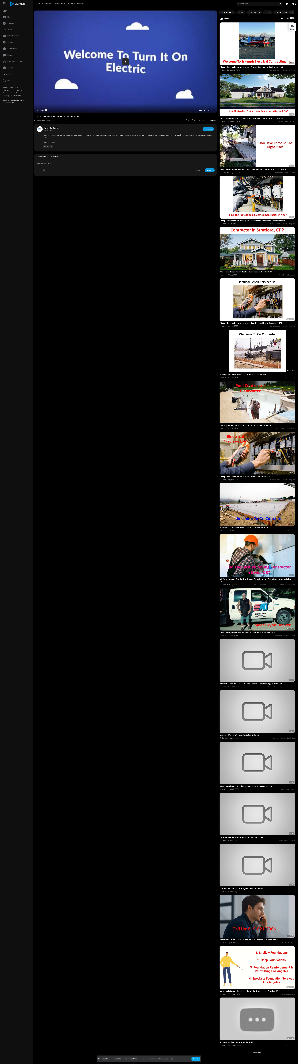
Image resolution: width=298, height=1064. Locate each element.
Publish (209, 170)
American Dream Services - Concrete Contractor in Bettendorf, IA (247, 632)
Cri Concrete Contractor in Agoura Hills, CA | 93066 (241, 888)
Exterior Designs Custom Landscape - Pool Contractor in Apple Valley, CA (251, 684)
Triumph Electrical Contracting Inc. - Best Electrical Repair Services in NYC (251, 323)
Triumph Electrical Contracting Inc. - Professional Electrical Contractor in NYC (253, 220)
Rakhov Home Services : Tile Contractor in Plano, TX (241, 837)
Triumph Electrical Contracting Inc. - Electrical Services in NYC (246, 476)
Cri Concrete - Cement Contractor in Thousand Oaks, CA (244, 528)
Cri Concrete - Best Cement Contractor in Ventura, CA (243, 374)
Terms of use (8, 90)
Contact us (15, 93)
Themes (292, 29)
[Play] (37, 110)
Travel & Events (281, 12)
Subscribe (208, 129)
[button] (293, 4)
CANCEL (198, 170)
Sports (267, 12)
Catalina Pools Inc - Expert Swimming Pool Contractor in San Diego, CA (249, 940)
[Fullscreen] (213, 110)
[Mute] (209, 110)
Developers (7, 96)
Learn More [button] (168, 1059)
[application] (125, 61)
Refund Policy (8, 87)
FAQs (16, 87)
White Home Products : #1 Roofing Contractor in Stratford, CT (246, 272)
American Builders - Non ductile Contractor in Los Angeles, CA (246, 786)
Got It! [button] (195, 1059)
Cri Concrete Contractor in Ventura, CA (236, 1042)
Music (56, 3)
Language (17, 96)
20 (205, 110)
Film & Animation (43, 3)
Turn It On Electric (51, 128)
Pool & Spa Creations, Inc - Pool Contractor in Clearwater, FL (245, 425)
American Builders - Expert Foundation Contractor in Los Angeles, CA (249, 991)
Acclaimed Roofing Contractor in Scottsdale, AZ (240, 735)
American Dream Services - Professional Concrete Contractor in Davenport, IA (253, 169)
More (79, 3)
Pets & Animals (68, 3)
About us (6, 93)
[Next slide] (292, 12)
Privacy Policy (19, 90)
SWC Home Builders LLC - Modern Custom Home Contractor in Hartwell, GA (251, 118)
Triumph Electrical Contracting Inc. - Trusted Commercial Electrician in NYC (251, 67)
